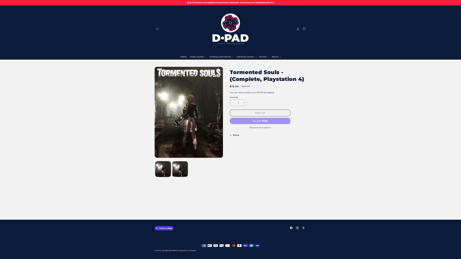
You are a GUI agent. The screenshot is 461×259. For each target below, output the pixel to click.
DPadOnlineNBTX (170, 250)
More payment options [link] (260, 127)
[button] (158, 29)
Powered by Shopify (187, 250)
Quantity (234, 97)
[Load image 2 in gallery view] (180, 169)
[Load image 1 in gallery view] (163, 169)
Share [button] (236, 135)
